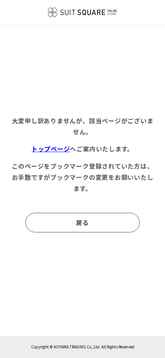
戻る (82, 222)
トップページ (50, 148)
